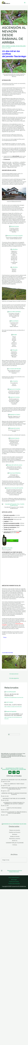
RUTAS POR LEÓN (20, 46)
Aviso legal (14, 879)
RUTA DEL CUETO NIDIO (13, 705)
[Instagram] (14, 772)
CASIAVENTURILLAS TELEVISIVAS (14, 842)
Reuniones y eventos (14, 838)
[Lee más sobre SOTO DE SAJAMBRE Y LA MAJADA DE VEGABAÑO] (10, 711)
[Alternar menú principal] (24, 2)
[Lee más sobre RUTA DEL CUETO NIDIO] (8, 702)
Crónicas (14, 844)
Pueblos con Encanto (14, 832)
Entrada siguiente (14, 678)
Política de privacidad (14, 883)
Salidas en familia (14, 836)
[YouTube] (18, 772)
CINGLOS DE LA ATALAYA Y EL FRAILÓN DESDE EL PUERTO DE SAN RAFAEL (14, 812)
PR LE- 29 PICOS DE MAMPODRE (11, 694)
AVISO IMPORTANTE (14, 877)
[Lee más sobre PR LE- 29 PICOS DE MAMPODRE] (10, 691)
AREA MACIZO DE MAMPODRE (10, 697)
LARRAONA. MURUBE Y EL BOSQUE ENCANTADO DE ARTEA (14, 793)
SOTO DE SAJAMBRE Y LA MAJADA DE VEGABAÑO (13, 714)
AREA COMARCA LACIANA (8, 46)
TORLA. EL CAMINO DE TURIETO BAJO (14, 783)
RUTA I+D (14, 840)
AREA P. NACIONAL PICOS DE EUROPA (11, 717)
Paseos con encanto (14, 830)
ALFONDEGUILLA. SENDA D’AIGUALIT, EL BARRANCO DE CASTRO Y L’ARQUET (14, 803)
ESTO (17, 532)
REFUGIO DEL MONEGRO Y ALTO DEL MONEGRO (14, 779)
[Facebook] (10, 772)
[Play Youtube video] (14, 662)
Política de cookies (14, 881)
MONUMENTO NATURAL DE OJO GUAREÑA (14, 798)
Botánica (14, 834)
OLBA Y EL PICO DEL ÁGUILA (14, 807)
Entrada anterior (13, 674)
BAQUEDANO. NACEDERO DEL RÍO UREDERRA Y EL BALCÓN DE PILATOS (14, 788)
